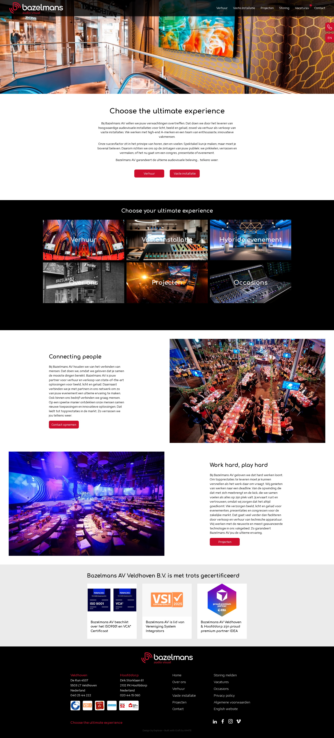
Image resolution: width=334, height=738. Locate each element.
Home (176, 675)
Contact (319, 8)
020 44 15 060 (130, 695)
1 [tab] (122, 88)
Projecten (267, 8)
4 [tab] (176, 88)
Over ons (179, 682)
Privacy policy (224, 695)
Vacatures (302, 8)
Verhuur (222, 8)
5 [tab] (194, 88)
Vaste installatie (244, 8)
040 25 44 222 (80, 695)
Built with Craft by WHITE (178, 730)
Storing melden (225, 675)
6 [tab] (212, 88)
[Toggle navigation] (323, 6)
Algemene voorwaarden (232, 702)
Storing (284, 8)
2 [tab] (140, 88)
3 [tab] (158, 88)
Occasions (221, 689)
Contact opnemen (63, 424)
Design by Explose (152, 730)
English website (226, 709)
